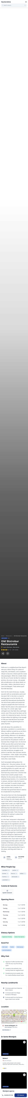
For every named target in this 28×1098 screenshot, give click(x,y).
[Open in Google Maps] (14, 1017)
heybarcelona (6, 2)
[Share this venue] (3, 653)
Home (2, 636)
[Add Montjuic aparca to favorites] (24, 1074)
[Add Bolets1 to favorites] (24, 1042)
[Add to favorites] (7, 653)
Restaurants (9, 636)
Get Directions (5, 1030)
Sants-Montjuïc (7, 647)
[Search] (25, 5)
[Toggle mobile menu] (26, 2)
